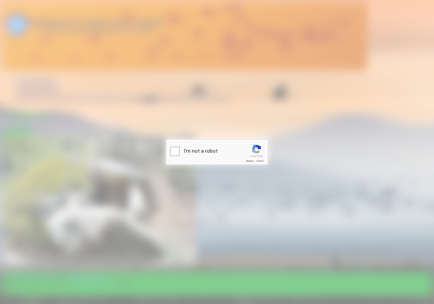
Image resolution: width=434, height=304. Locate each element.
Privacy (250, 161)
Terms (260, 161)
